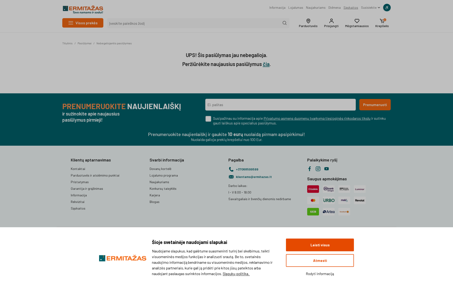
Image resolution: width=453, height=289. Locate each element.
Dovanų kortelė (160, 169)
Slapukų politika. (236, 273)
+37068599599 (247, 169)
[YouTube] (326, 168)
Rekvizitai (77, 202)
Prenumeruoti (375, 104)
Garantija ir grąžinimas (87, 188)
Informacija (277, 7)
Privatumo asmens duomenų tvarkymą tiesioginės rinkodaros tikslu (317, 118)
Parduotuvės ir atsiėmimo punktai (95, 175)
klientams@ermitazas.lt (254, 177)
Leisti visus (320, 245)
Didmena (334, 7)
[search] (284, 23)
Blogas (154, 202)
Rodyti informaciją (320, 274)
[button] (308, 23)
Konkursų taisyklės (163, 188)
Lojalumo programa (164, 175)
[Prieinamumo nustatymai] (387, 7)
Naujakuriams (316, 7)
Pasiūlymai (85, 43)
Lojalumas (295, 7)
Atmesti (320, 260)
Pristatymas (80, 182)
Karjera (155, 195)
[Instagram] (318, 168)
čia (266, 64)
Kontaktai (78, 169)
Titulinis (67, 43)
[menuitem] (277, 7)
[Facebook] (309, 168)
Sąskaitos (351, 7)
